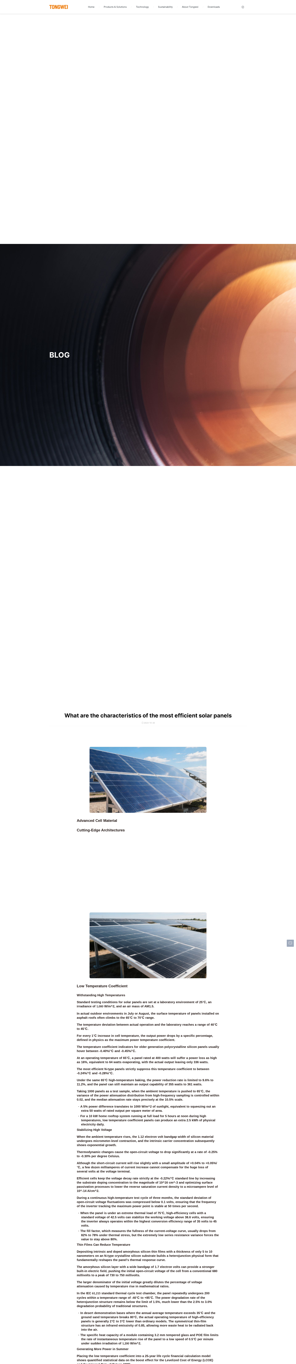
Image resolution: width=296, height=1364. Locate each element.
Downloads (214, 6)
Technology (142, 6)
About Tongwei (190, 6)
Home (91, 6)
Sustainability (165, 6)
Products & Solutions (115, 6)
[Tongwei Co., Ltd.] (58, 7)
